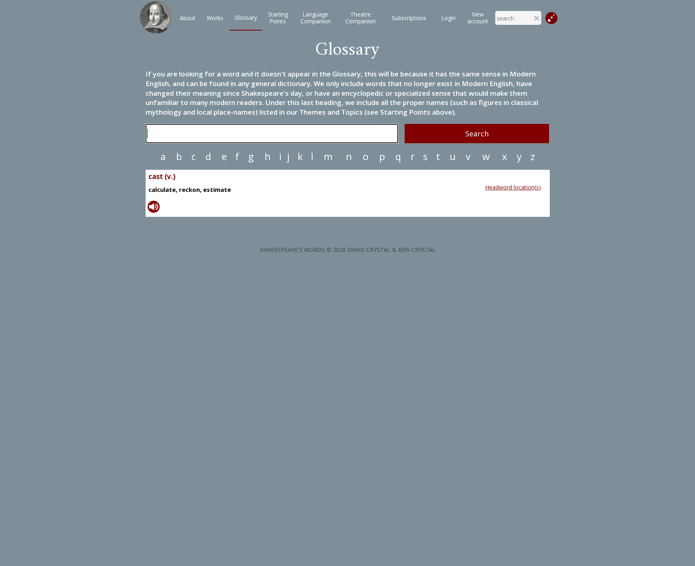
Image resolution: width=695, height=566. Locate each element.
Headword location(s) (513, 187)
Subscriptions (409, 17)
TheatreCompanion (360, 18)
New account (477, 18)
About (187, 17)
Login (448, 17)
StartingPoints (278, 18)
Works (215, 17)
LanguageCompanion (315, 18)
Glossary (245, 17)
